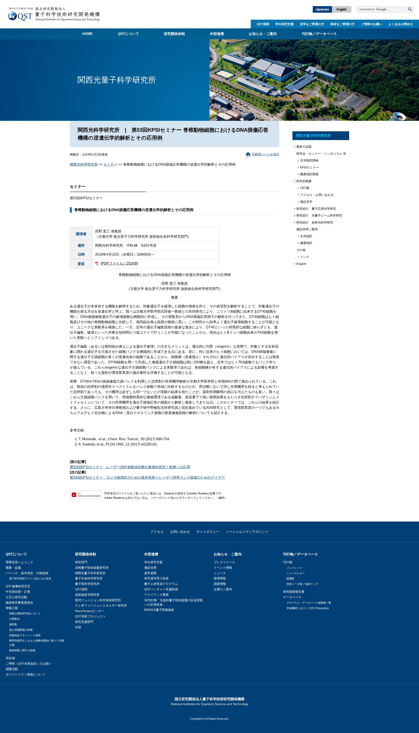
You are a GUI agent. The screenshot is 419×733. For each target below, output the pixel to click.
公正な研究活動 (16, 597)
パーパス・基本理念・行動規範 (27, 573)
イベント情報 (223, 567)
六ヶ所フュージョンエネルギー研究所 (101, 605)
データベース (292, 597)
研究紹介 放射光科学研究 (314, 222)
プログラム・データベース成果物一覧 (309, 602)
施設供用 (150, 567)
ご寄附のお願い (371, 24)
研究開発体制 (174, 34)
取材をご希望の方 (342, 24)
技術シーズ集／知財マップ (302, 584)
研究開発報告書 (293, 591)
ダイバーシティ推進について (25, 674)
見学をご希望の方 (312, 24)
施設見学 (306, 201)
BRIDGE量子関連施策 (159, 610)
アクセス (157, 532)
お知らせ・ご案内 (263, 34)
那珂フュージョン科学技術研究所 (98, 600)
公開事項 (14, 618)
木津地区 (306, 236)
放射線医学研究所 (87, 594)
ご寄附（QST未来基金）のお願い (29, 663)
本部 (78, 627)
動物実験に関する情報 (22, 650)
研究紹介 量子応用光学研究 (316, 208)
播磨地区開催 (309, 174)
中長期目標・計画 (18, 591)
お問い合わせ (180, 532)
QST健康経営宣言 (18, 586)
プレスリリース (224, 562)
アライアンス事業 (156, 594)
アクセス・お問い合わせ (317, 195)
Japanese (322, 9)
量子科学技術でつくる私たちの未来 (30, 578)
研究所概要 (304, 181)
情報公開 (12, 608)
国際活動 (12, 669)
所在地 (10, 658)
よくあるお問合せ (400, 24)
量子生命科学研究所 (89, 578)
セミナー (110, 164)
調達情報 (220, 584)
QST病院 (263, 24)
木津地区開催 (309, 160)
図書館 (290, 578)
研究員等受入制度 (156, 578)
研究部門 (81, 562)
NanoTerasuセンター (89, 611)
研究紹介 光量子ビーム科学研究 (319, 215)
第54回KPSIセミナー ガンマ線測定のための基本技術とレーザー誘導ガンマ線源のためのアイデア (147, 477)
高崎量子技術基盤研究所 (92, 567)
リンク (304, 256)
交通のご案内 (223, 589)
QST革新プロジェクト (90, 616)
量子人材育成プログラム (161, 584)
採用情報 (220, 578)
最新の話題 (304, 146)
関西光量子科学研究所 (313, 135)
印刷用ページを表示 (265, 154)
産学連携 (150, 573)
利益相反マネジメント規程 (25, 635)
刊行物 (304, 188)
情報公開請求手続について (25, 613)
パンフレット (294, 567)
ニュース (220, 573)
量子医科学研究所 (87, 584)
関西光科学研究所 (84, 164)
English (342, 9)
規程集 (13, 624)
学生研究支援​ (284, 24)
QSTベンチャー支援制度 (161, 589)
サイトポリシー (207, 532)
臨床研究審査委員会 (19, 602)
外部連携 (217, 34)
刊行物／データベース (319, 34)
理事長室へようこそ (19, 562)
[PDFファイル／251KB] (119, 263)
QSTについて (128, 34)
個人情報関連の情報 (21, 629)
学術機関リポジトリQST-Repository (308, 608)
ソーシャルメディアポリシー (247, 532)
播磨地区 (306, 243)
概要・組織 (13, 567)
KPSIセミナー (309, 167)
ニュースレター (296, 573)
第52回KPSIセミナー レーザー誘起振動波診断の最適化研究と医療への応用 (130, 467)
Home (87, 34)
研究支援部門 (84, 622)
